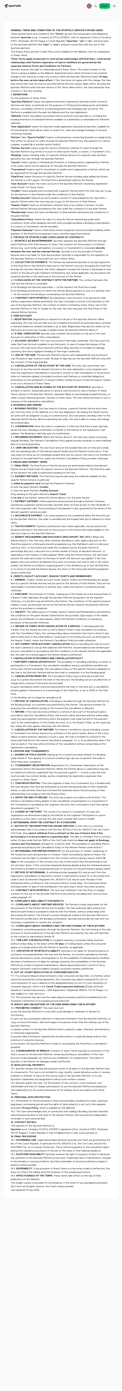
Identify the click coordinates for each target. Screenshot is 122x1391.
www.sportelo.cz (82, 115)
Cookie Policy (46, 51)
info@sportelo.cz (63, 1132)
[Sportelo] (13, 6)
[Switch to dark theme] (95, 6)
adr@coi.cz (22, 993)
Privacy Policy (22, 51)
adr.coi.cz (39, 993)
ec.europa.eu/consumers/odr (53, 1000)
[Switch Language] (89, 6)
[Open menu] (114, 6)
